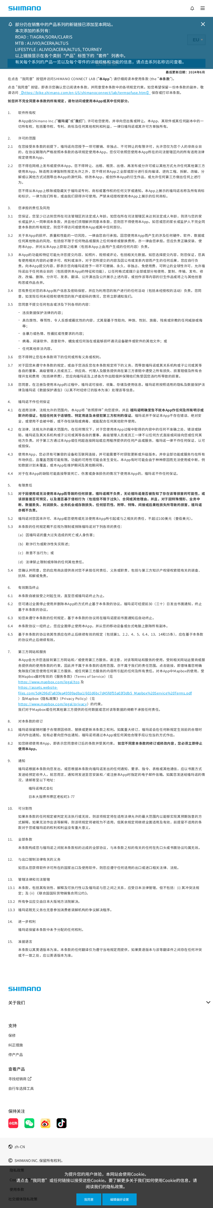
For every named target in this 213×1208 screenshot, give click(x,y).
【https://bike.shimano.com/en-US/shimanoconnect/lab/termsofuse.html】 (85, 92)
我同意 (89, 1199)
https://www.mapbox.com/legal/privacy (52, 703)
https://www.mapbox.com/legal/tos (48, 681)
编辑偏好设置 (119, 1199)
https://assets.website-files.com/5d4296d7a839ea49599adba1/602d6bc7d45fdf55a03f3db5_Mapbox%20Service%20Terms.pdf (105, 690)
